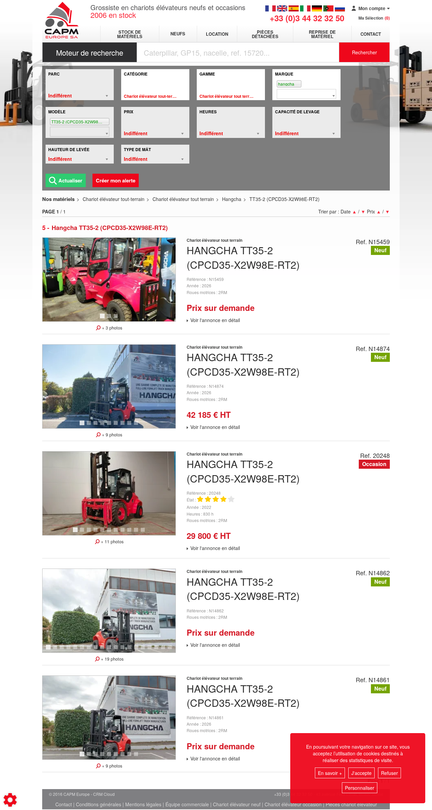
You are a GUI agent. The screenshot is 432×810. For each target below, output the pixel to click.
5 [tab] (110, 426)
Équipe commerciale (187, 804)
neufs (177, 34)
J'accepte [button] (361, 773)
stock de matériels (129, 34)
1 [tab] (103, 319)
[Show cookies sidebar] (10, 800)
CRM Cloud (104, 794)
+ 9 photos (111, 434)
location (217, 34)
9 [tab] (137, 426)
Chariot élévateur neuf (237, 804)
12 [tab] (125, 650)
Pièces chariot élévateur (351, 804)
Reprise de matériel (322, 34)
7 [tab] (123, 426)
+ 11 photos (112, 541)
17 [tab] (158, 650)
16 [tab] (152, 650)
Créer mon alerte (115, 180)
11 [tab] (145, 532)
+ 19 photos (112, 659)
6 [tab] (116, 426)
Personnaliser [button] (359, 787)
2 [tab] (110, 319)
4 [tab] (103, 426)
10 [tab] (138, 532)
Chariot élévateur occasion (293, 804)
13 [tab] (131, 650)
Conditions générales (98, 804)
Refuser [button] (389, 773)
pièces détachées (265, 34)
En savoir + (330, 773)
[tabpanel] (109, 279)
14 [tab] (138, 650)
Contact (370, 34)
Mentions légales (143, 804)
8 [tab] (130, 426)
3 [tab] (116, 319)
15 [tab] (145, 650)
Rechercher (364, 52)
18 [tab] (165, 650)
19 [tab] (172, 650)
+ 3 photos (111, 327)
